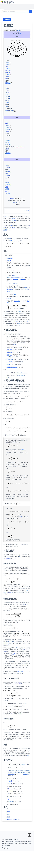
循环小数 (7, 72)
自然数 (7, 62)
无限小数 (7, 70)
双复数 (7, 142)
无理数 (7, 102)
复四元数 (7, 144)
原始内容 (25, 774)
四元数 (7, 125)
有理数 (7, 74)
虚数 (6, 106)
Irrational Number (25, 764)
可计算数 (7, 167)
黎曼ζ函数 (9, 355)
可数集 (13, 228)
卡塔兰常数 (9, 349)
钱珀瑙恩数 (9, 258)
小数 (6, 66)
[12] (21, 683)
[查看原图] (17, 49)
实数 (6, 79)
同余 (6, 173)
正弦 (15, 294)
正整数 (7, 64)
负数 (6, 88)
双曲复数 (7, 140)
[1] (14, 344)
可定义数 (7, 185)
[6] (8, 644)
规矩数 (7, 100)
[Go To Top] (29, 835)
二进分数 (7, 98)
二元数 (7, 123)
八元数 (7, 127)
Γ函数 (22, 449)
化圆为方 (23, 279)
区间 (21, 516)
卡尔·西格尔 (20, 671)
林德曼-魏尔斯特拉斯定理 (13, 277)
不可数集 (19, 311)
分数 (6, 94)
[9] (12, 654)
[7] (17, 647)
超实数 (7, 131)
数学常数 (7, 193)
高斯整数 (7, 83)
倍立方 (26, 321)
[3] (20, 556)
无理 (8, 289)
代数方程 (13, 220)
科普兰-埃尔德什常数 (12, 367)
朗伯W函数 (17, 301)
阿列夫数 (7, 171)
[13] (27, 729)
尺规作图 (15, 279)
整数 (6, 90)
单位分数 (7, 96)
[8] (14, 653)
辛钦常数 (9, 364)
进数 (7, 191)
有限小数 (7, 68)
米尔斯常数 (9, 362)
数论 (6, 216)
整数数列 (7, 175)
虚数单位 (14, 202)
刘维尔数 (9, 260)
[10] (14, 654)
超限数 (18, 30)
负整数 (7, 92)
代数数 (7, 77)
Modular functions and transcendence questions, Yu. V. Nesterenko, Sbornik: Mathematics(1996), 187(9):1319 (19, 772)
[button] (32, 2)
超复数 (7, 149)
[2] (15, 344)
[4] (28, 755)
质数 (6, 165)
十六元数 (7, 129)
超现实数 (7, 153)
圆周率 (12, 198)
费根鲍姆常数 (10, 359)
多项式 (8, 811)
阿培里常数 (9, 352)
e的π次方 (15, 283)
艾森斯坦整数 (9, 110)
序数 (6, 187)
